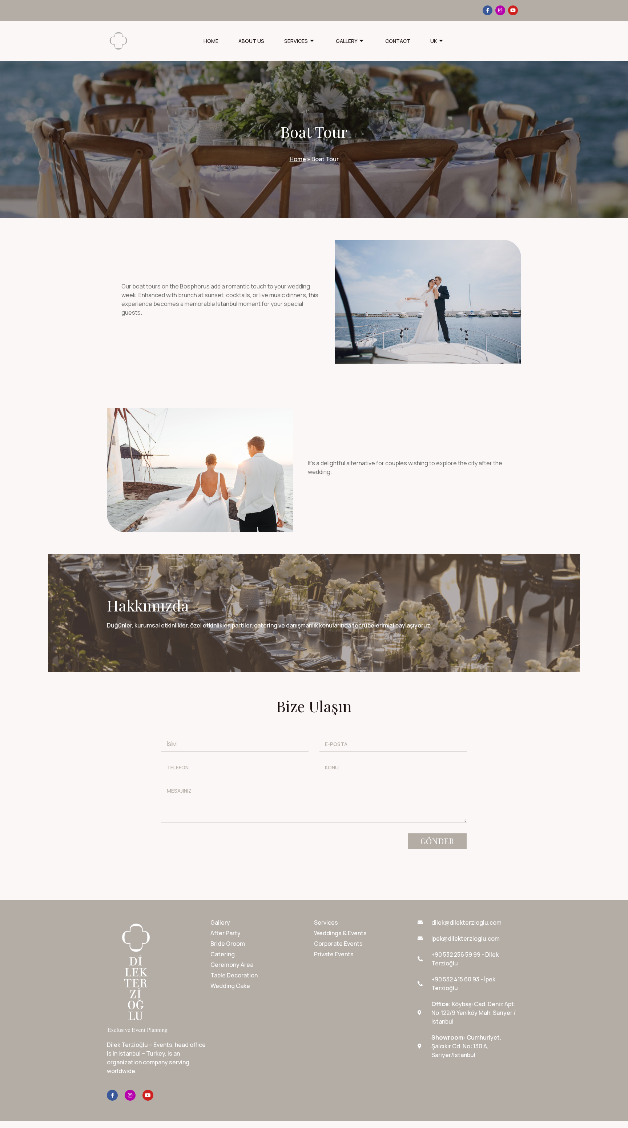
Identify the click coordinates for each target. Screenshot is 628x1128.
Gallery (346, 40)
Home (211, 40)
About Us (251, 40)
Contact (397, 40)
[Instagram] (500, 10)
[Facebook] (487, 10)
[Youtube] (513, 10)
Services (296, 40)
